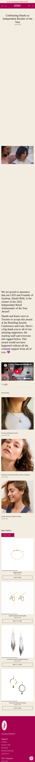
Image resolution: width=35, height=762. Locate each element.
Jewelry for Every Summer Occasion (11, 516)
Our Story (4, 761)
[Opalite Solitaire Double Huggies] (17, 598)
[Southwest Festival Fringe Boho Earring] (17, 641)
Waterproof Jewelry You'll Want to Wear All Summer (15, 475)
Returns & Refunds (7, 751)
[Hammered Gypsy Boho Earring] (17, 685)
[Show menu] (2, 6)
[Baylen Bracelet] (17, 554)
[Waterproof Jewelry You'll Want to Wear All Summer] (17, 455)
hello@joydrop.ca (8, 734)
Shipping (4, 742)
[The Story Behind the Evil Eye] (17, 413)
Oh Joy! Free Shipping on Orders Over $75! (17, 1)
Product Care (5, 745)
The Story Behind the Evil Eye (9, 433)
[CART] (32, 6)
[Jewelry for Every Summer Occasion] (17, 497)
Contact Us (5, 753)
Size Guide (4, 748)
